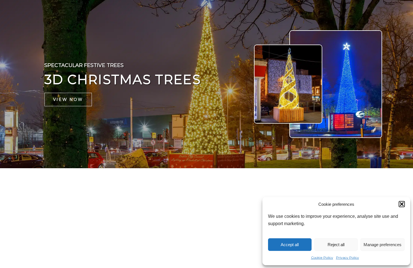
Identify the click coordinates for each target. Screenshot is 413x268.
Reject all (336, 244)
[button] (402, 204)
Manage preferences (382, 244)
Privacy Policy (347, 257)
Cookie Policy (322, 257)
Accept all (290, 244)
